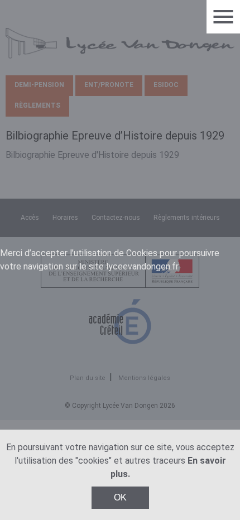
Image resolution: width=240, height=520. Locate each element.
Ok (120, 497)
